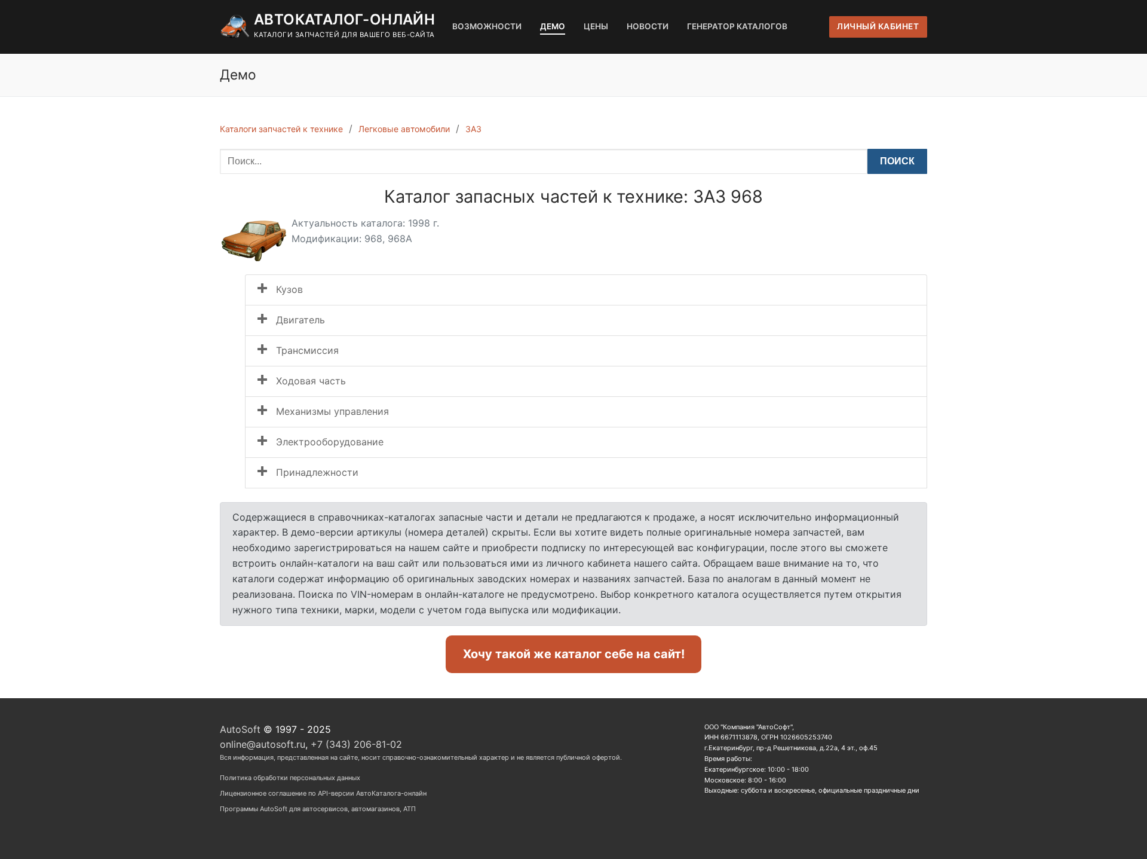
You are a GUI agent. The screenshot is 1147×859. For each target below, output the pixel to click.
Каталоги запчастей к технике (281, 129)
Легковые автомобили (404, 129)
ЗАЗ (473, 129)
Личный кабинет (878, 26)
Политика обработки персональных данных (290, 778)
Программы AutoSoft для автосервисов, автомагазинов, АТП (318, 809)
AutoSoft (240, 729)
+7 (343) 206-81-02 (356, 744)
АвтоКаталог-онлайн (344, 19)
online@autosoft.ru (262, 744)
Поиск (897, 161)
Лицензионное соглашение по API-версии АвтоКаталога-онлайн (323, 793)
